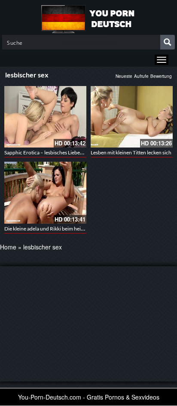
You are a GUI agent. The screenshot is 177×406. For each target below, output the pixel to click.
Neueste (124, 76)
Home (8, 247)
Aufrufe (141, 76)
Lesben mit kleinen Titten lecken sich (131, 152)
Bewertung (161, 76)
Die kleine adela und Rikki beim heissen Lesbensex (59, 228)
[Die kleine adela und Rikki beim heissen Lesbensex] (45, 192)
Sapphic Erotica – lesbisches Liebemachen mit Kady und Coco (72, 152)
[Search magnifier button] (167, 42)
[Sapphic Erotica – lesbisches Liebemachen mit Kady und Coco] (45, 117)
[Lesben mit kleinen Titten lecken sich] (132, 117)
